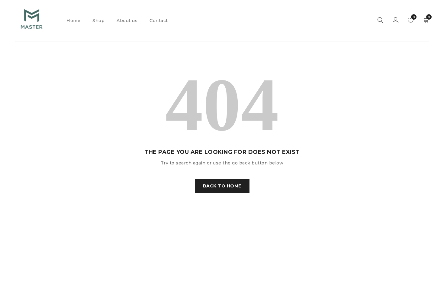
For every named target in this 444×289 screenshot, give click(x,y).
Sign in (396, 20)
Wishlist (413, 17)
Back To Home (222, 186)
